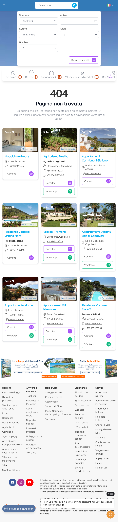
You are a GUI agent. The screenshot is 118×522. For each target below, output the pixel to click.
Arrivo (63, 15)
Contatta (11, 173)
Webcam (50, 419)
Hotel (5, 413)
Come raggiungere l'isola (32, 412)
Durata (23, 28)
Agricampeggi (9, 436)
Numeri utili (101, 467)
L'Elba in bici (81, 427)
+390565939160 (16, 250)
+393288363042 (93, 323)
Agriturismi (8, 427)
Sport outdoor (82, 405)
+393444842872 (55, 170)
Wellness (79, 409)
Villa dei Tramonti (54, 232)
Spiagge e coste (53, 392)
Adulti (63, 28)
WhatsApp (51, 191)
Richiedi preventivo (81, 60)
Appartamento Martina (19, 305)
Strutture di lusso (11, 469)
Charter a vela (102, 424)
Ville (4, 465)
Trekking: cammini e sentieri (80, 435)
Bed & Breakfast (11, 422)
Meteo (98, 463)
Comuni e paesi (53, 397)
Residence (7, 417)
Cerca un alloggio (11, 392)
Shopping (100, 437)
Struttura (24, 15)
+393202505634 (93, 248)
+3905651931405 (55, 175)
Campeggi (7, 431)
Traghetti (31, 395)
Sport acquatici (83, 400)
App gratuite (102, 458)
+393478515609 (55, 241)
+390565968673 (55, 323)
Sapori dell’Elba (53, 406)
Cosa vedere (52, 401)
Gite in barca (81, 422)
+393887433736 (16, 165)
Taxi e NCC (31, 452)
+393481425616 (16, 314)
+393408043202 (55, 318)
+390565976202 (93, 328)
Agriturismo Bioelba (55, 156)
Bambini (23, 42)
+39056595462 (93, 173)
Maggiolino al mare (17, 156)
